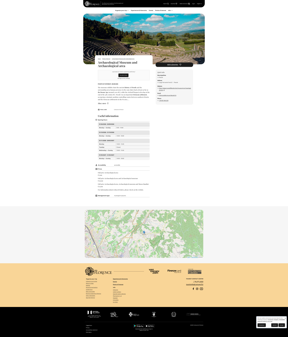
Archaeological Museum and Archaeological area (123, 58)
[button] (144, 232)
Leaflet (188, 257)
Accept (281, 325)
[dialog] (271, 322)
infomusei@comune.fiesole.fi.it (167, 95)
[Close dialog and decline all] (285, 317)
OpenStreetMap (194, 257)
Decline (275, 325)
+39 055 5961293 (163, 100)
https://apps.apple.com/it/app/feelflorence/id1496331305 (149, 325)
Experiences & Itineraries (120, 279)
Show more (102, 103)
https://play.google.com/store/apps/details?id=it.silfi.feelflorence (138, 325)
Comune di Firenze (198, 325)
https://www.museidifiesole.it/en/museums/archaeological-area (175, 89)
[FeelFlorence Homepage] (93, 4)
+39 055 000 (198, 281)
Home (99, 58)
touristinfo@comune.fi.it (194, 284)
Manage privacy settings (124, 78)
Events (115, 281)
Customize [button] (261, 325)
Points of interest (106, 58)
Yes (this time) (123, 75)
